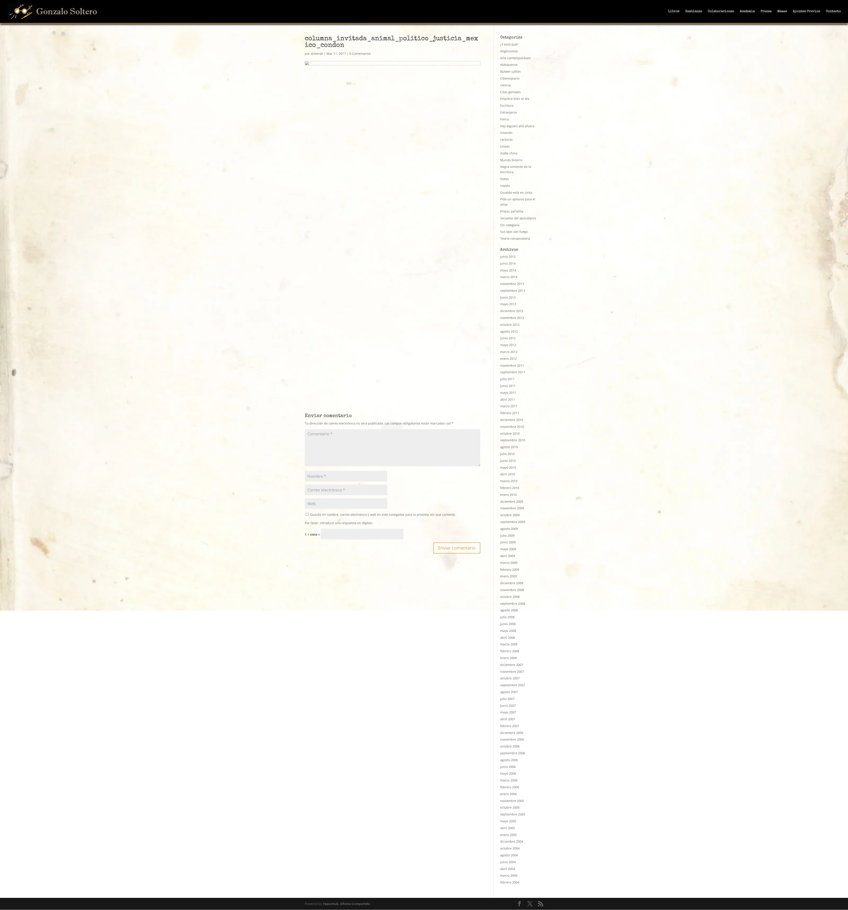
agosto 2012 (509, 331)
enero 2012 (508, 358)
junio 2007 (508, 705)
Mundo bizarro (511, 160)
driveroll (317, 53)
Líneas (505, 146)
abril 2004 (507, 869)
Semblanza (693, 11)
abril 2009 (507, 556)
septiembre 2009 (512, 522)
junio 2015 (508, 256)
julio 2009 (507, 535)
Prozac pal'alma (511, 211)
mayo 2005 (508, 821)
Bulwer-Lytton (510, 71)
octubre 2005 (510, 807)
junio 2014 (508, 263)
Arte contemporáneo (515, 58)
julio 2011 (507, 379)
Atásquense (509, 65)
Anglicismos (509, 51)
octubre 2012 (510, 324)
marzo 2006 (508, 780)
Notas (504, 179)
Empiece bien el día (514, 99)
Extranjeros (508, 112)
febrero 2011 (509, 413)
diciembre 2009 (511, 501)
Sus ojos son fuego (514, 231)
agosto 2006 (509, 760)
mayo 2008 (508, 631)
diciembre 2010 (511, 420)
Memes (782, 11)
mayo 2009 (508, 549)
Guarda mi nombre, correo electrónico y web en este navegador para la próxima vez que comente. (383, 514)
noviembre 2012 (512, 318)
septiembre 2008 (512, 603)
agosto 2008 (509, 610)
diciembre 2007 (511, 665)
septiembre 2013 (512, 290)
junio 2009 (508, 542)
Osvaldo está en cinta (516, 192)
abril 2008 (507, 637)
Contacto (833, 11)
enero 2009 (508, 576)
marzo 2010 (508, 481)
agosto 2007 (509, 692)
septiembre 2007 (512, 685)
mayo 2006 (508, 773)
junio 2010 (508, 461)
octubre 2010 (510, 433)
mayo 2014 (508, 270)
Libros (674, 11)
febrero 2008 (509, 651)
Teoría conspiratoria (515, 238)
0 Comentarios (360, 53)
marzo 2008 (508, 644)
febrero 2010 (509, 488)
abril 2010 (507, 474)
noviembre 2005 (512, 801)
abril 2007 (507, 719)
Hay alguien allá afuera (517, 126)
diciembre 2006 (511, 733)
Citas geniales (510, 92)
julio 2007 (507, 699)
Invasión (506, 133)
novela (505, 186)
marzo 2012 (508, 352)
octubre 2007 (510, 678)
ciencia (505, 85)
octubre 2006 (510, 746)
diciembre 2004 (511, 841)
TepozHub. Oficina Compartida (346, 904)
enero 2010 (508, 495)
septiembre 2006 (512, 753)
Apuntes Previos (806, 11)
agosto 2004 (509, 855)
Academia (747, 11)
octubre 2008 (510, 597)
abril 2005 (507, 828)
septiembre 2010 (512, 440)
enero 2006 (508, 794)
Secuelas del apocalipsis (518, 218)
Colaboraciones (721, 11)
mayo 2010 (508, 467)
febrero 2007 (509, 726)
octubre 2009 (510, 515)
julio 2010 (507, 454)
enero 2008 (508, 658)
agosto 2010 (509, 447)
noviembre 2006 (512, 739)
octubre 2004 (510, 848)
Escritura (506, 105)
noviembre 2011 (512, 365)
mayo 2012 (508, 345)
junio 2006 (508, 767)
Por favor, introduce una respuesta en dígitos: (339, 523)
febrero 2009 (509, 569)
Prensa (766, 11)
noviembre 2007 (512, 671)
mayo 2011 (508, 393)
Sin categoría (509, 225)
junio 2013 (508, 297)
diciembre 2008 (511, 583)
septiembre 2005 (512, 814)
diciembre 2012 (511, 311)
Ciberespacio (509, 78)
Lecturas (506, 139)
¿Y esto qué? (509, 44)
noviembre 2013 (512, 284)
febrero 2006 (509, 787)
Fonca (504, 119)
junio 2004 (508, 862)
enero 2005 (508, 835)
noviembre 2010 (512, 427)
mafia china (508, 153)
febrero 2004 (509, 882)
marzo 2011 (508, 406)
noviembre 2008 (512, 590)
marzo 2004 (508, 875)
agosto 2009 (509, 529)
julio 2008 (507, 617)
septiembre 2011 (512, 372)
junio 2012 (508, 338)
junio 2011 (508, 386)
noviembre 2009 (512, 508)
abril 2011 (507, 399)
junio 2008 (508, 624)
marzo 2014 (508, 277)
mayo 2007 (508, 712)
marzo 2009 (508, 563)
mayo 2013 (508, 304)
